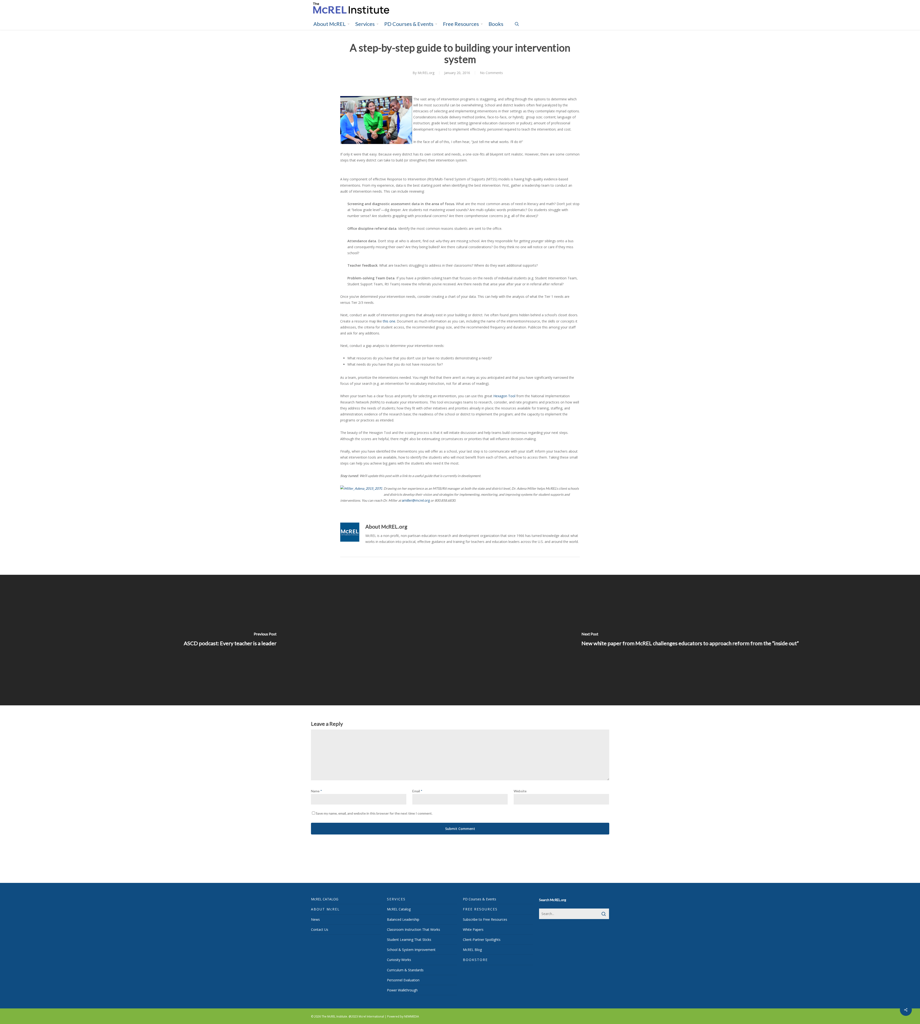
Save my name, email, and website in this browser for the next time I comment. (374, 813)
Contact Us (319, 929)
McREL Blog (472, 949)
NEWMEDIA (411, 1016)
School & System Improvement (411, 949)
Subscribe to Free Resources (485, 919)
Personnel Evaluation (403, 980)
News (315, 919)
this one (389, 321)
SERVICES (396, 899)
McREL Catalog (399, 909)
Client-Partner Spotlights (481, 939)
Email (417, 791)
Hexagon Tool (504, 396)
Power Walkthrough (402, 990)
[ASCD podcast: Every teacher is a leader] (230, 640)
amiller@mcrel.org (416, 500)
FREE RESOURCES (480, 909)
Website (520, 791)
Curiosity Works (399, 959)
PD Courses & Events (479, 899)
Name (316, 791)
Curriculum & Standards (405, 970)
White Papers (473, 929)
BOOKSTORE (475, 959)
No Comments (491, 72)
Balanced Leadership (403, 919)
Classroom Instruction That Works (413, 929)
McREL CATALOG (324, 899)
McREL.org (426, 72)
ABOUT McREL (325, 909)
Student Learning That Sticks (409, 939)
